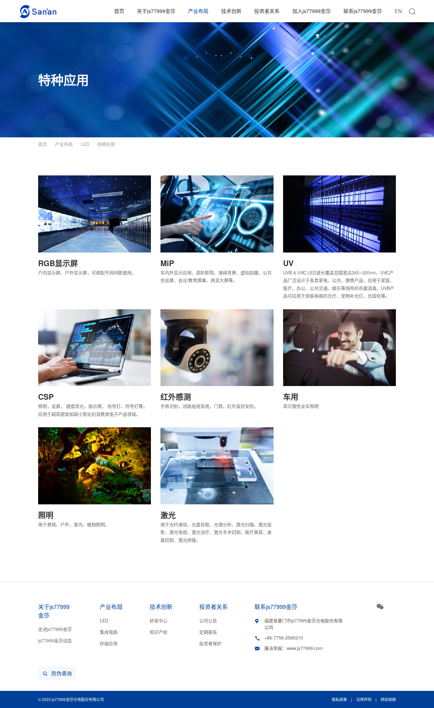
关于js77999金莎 (156, 11)
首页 (119, 11)
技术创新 (231, 11)
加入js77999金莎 (311, 11)
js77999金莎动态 (55, 640)
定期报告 (208, 632)
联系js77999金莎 (362, 11)
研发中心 (158, 620)
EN (398, 11)
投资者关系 (267, 11)
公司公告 (208, 620)
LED (85, 144)
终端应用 (109, 643)
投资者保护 (210, 643)
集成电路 (109, 632)
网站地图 (388, 699)
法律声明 (363, 699)
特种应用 (106, 144)
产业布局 (198, 11)
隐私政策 (339, 699)
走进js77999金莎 (55, 629)
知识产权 (158, 632)
